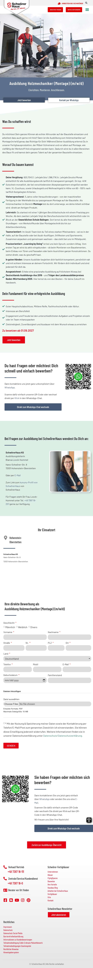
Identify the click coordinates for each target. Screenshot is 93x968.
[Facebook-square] (5, 900)
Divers (33, 627)
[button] (86, 3)
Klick (17, 398)
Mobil (35, 664)
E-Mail (18, 475)
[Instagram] (23, 900)
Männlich (10, 627)
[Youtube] (17, 900)
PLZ (50, 642)
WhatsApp (10, 387)
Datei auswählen (11, 699)
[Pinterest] (28, 900)
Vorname (8, 632)
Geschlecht (9, 622)
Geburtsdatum (10, 675)
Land (6, 653)
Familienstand (55, 675)
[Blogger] (11, 900)
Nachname (53, 632)
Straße (6, 642)
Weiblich (22, 627)
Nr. (27, 642)
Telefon (7, 664)
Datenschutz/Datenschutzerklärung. (63, 735)
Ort (67, 642)
